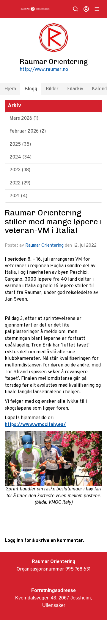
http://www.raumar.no (44, 70)
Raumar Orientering (44, 245)
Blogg (31, 89)
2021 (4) (18, 196)
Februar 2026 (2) (28, 131)
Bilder (52, 89)
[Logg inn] (86, 9)
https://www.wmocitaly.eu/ (35, 425)
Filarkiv (75, 89)
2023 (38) (20, 170)
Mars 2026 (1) (24, 119)
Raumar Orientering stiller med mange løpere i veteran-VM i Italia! (53, 221)
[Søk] (75, 9)
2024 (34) (21, 157)
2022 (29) (20, 183)
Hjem (10, 89)
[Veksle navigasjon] (97, 9)
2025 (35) (20, 144)
